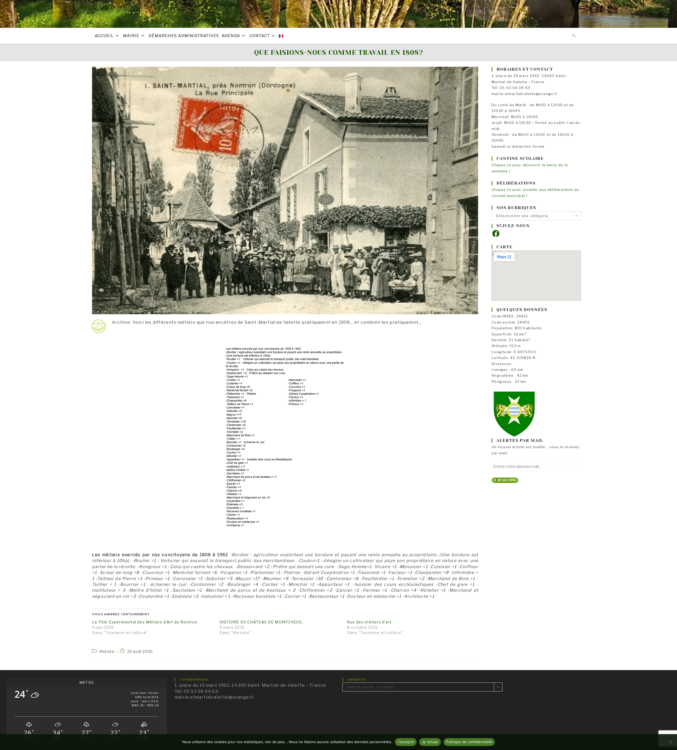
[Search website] (574, 36)
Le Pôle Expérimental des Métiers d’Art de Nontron (145, 622)
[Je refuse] (670, 742)
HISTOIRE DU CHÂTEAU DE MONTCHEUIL (261, 622)
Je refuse (430, 742)
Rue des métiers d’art (369, 622)
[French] (281, 35)
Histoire (107, 651)
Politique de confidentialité (469, 742)
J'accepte (405, 742)
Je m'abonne (505, 480)
